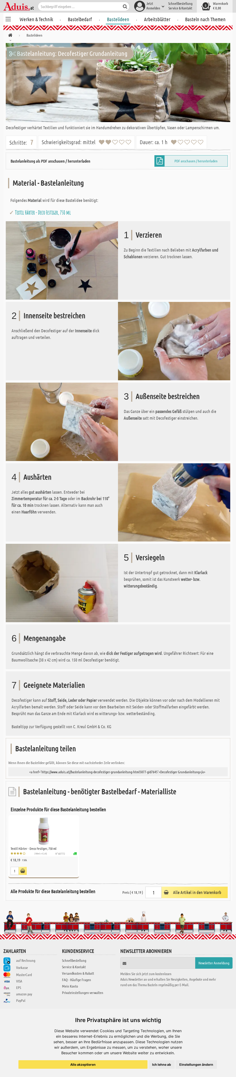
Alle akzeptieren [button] (83, 1064)
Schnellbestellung (180, 3)
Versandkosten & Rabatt (78, 973)
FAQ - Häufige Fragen (76, 979)
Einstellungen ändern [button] (196, 1064)
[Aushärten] (174, 502)
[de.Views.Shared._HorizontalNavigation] (10, 36)
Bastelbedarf (80, 19)
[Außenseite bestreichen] (62, 421)
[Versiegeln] (62, 582)
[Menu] (8, 18)
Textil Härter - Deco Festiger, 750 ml (43, 212)
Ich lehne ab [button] (161, 1064)
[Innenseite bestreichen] (174, 340)
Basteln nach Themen (205, 19)
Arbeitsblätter (157, 19)
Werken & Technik (36, 19)
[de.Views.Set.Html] (23, 871)
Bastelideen (118, 19)
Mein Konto (70, 986)
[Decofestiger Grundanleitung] (118, 82)
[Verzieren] (62, 260)
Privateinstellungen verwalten (82, 992)
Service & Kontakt (180, 8)
